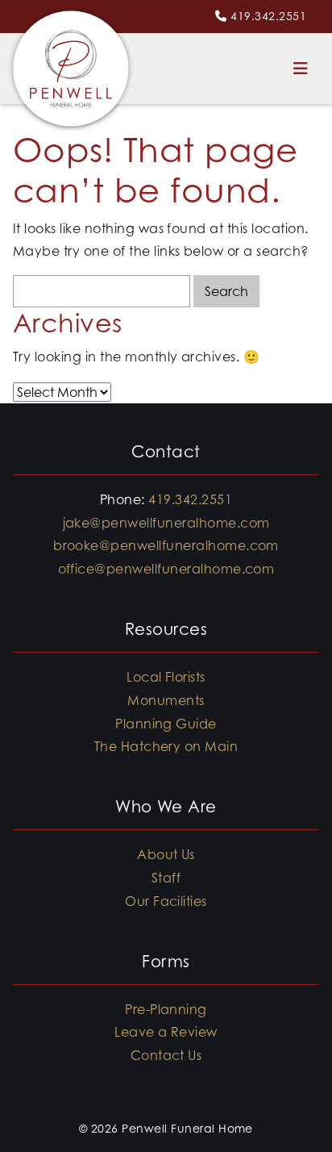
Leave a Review (166, 1032)
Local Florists (166, 677)
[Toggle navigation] (300, 68)
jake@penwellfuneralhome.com (166, 523)
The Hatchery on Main (166, 746)
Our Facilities (166, 901)
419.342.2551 (268, 16)
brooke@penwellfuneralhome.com (166, 545)
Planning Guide (166, 724)
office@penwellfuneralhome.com (166, 569)
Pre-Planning (166, 1009)
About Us (166, 854)
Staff (166, 878)
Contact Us (166, 1055)
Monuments (165, 700)
